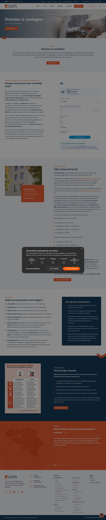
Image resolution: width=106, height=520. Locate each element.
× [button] (81, 248)
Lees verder (73, 255)
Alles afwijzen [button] (54, 268)
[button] (33, 268)
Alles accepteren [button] (71, 268)
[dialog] (53, 260)
